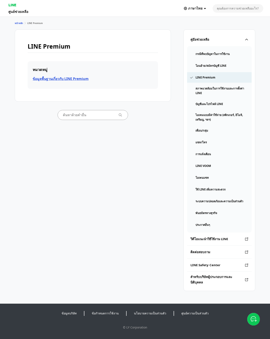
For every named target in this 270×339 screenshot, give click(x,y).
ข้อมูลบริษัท (69, 313)
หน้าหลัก (19, 23)
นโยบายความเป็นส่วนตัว (150, 313)
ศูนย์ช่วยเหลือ (18, 11)
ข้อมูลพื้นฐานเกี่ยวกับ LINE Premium (61, 78)
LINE (12, 5)
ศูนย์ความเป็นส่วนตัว (195, 313)
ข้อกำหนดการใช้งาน (105, 313)
